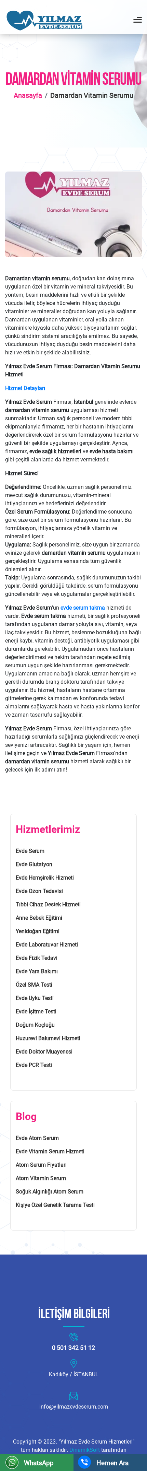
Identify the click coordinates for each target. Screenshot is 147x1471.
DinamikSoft (85, 1450)
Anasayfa (28, 95)
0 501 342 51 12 (73, 1347)
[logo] (48, 20)
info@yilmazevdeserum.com (73, 1406)
